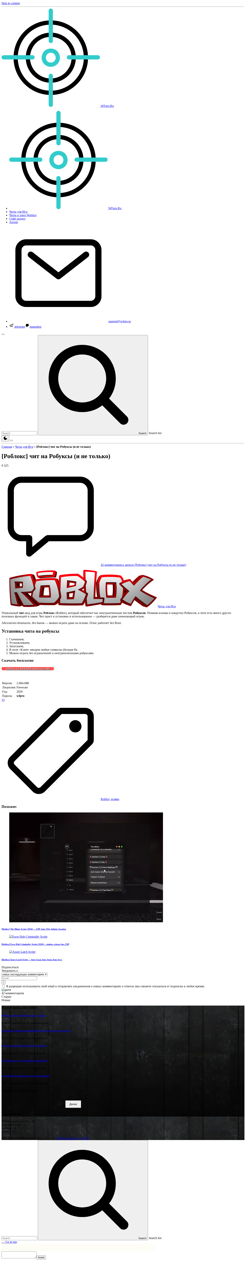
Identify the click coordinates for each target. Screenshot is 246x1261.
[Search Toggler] (3, 1242)
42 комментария (143, 564)
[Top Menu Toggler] (11, 440)
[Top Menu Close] (3, 334)
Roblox (105, 799)
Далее (73, 1104)
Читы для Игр (24, 446)
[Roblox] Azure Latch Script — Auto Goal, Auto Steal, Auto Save (32, 959)
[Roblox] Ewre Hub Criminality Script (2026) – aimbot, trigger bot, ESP (35, 944)
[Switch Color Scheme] (5, 438)
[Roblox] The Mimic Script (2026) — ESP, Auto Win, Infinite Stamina (34, 929)
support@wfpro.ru (119, 321)
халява (115, 799)
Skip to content (11, 3)
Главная (7, 446)
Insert (41, 1257)
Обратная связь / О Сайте (72, 1138)
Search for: (155, 433)
